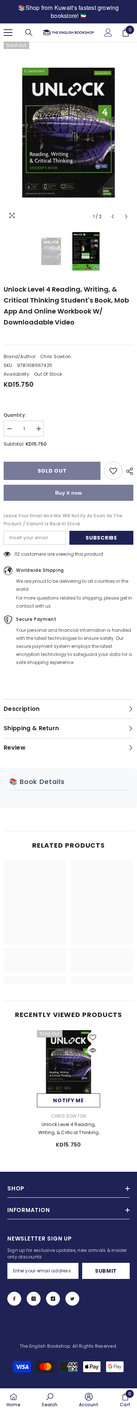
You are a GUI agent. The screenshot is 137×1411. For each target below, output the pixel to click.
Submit (106, 1271)
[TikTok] (53, 1299)
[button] (112, 216)
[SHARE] (127, 471)
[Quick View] (92, 1050)
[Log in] (108, 33)
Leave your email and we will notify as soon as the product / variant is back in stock (63, 520)
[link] (35, 964)
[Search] (28, 32)
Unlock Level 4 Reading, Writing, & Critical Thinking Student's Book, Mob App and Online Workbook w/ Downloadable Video (68, 1129)
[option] (68, 133)
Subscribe (101, 537)
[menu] (8, 32)
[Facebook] (14, 1299)
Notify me (68, 1100)
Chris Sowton (55, 356)
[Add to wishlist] (113, 471)
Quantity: (15, 415)
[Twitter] (72, 1299)
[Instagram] (34, 1299)
